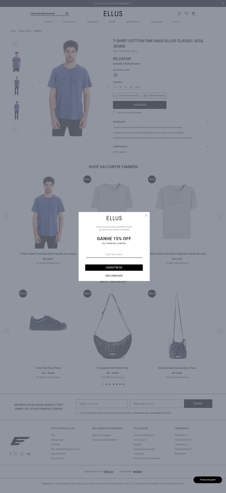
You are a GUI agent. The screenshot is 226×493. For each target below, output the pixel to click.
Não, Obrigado (114, 275)
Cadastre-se (114, 267)
